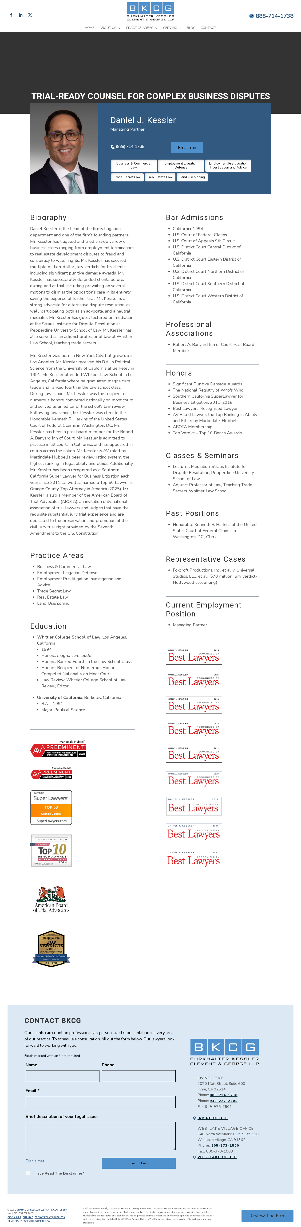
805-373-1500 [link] (225, 1145)
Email (33, 1091)
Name (31, 1065)
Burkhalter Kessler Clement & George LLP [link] (41, 1209)
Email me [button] (187, 147)
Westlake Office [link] (217, 1157)
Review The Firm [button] (267, 1216)
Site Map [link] (28, 1217)
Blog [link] (191, 28)
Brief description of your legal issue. (62, 1116)
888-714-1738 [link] (274, 16)
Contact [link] (208, 28)
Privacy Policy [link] (43, 1217)
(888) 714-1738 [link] (130, 146)
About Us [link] (107, 28)
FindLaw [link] (45, 1221)
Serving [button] (170, 28)
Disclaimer (35, 1161)
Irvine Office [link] (213, 1118)
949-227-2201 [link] (224, 1101)
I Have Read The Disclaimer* (58, 1173)
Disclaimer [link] (14, 1217)
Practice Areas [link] (139, 28)
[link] (150, 11)
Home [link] (89, 28)
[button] (11, 15)
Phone (108, 1065)
